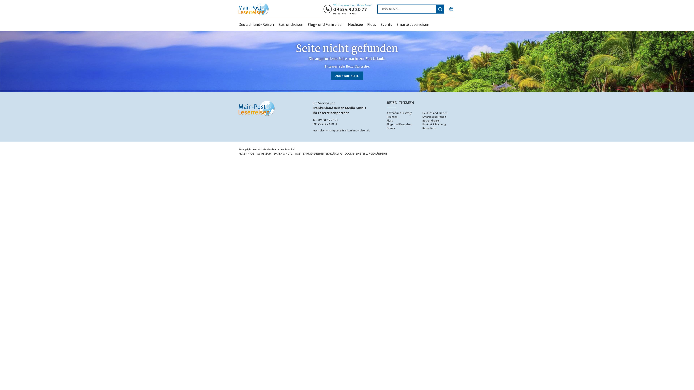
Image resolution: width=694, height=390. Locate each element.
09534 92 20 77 (350, 9)
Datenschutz (283, 153)
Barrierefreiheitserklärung (322, 153)
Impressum (264, 153)
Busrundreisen (290, 24)
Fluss (371, 24)
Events (386, 24)
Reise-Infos (429, 128)
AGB (297, 153)
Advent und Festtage (399, 113)
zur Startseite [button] (347, 76)
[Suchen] (440, 9)
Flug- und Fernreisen (326, 24)
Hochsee (355, 24)
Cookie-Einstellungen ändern (366, 153)
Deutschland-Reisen (256, 24)
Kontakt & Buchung (434, 124)
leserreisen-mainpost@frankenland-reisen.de (341, 130)
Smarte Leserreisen (413, 24)
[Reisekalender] (451, 9)
